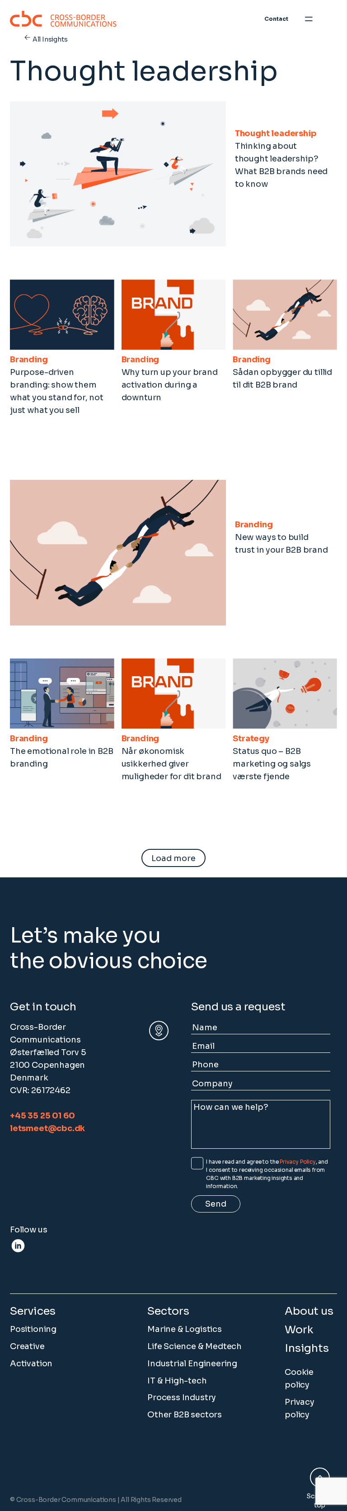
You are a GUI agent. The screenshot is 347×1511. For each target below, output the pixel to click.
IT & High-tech (176, 1381)
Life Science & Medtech (194, 1346)
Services (33, 1311)
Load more (173, 858)
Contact (276, 18)
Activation (31, 1364)
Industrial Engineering (192, 1364)
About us (309, 1311)
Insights (307, 1348)
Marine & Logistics (184, 1329)
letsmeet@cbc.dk (47, 1128)
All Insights (50, 39)
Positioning (33, 1329)
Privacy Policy (297, 1161)
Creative (27, 1346)
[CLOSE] (331, 19)
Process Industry (181, 1397)
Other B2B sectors (184, 1415)
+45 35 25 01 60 (42, 1116)
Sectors (168, 1311)
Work (299, 1329)
